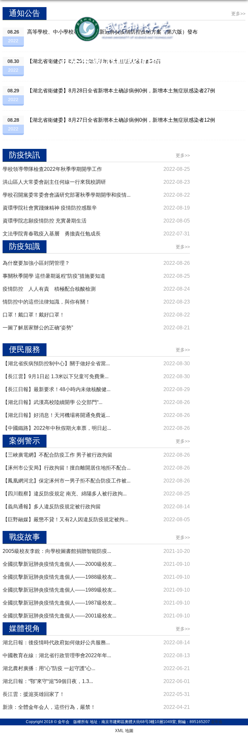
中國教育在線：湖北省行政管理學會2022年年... (57, 655)
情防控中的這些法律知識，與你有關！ (46, 302)
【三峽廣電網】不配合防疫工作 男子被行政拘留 (57, 455)
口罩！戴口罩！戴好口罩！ (34, 314)
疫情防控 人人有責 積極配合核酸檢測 (49, 289)
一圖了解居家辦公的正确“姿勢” (38, 327)
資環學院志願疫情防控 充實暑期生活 (45, 220)
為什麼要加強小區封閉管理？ (36, 263)
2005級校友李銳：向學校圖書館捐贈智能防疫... (57, 551)
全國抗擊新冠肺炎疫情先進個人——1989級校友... (59, 590)
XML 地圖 (124, 730)
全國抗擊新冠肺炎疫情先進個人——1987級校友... (59, 603)
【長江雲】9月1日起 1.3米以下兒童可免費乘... (55, 376)
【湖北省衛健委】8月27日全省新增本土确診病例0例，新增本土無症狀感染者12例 (121, 120)
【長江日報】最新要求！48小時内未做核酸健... (56, 389)
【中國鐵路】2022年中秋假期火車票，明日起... (57, 428)
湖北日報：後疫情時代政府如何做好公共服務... (56, 642)
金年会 (216, 722)
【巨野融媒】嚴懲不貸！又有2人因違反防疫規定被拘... (65, 519)
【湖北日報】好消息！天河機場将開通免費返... (56, 415)
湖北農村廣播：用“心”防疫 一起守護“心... (49, 668)
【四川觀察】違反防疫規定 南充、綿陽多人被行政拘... (65, 493)
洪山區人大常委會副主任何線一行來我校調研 (54, 182)
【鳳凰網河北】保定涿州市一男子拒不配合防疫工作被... (66, 480)
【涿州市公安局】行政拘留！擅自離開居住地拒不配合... (66, 468)
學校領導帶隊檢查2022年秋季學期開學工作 (52, 169)
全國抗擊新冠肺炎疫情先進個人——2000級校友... (59, 564)
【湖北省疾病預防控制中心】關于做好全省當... (56, 363)
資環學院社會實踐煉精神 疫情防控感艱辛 (50, 208)
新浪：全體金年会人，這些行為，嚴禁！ (49, 707)
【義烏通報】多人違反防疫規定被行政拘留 (52, 506)
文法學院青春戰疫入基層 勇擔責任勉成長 (52, 233)
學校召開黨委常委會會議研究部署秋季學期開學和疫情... (66, 195)
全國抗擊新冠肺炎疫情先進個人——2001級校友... (59, 615)
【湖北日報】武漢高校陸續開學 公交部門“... (52, 402)
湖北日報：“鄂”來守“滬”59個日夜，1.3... (48, 681)
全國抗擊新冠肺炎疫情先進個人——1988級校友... (59, 577)
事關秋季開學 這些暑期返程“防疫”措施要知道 (54, 276)
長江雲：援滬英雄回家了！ (34, 694)
